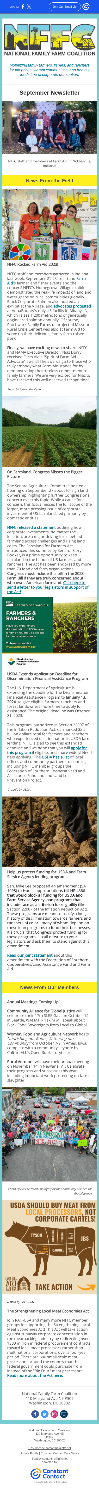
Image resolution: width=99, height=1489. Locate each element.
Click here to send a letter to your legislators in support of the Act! (47, 587)
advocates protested (72, 306)
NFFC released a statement (31, 527)
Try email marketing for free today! (49, 1482)
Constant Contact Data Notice (60, 1453)
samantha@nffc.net (55, 1458)
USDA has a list (55, 757)
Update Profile (29, 1453)
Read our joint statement (30, 955)
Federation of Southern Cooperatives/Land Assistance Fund (47, 962)
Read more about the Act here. (35, 1375)
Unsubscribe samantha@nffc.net (49, 1448)
